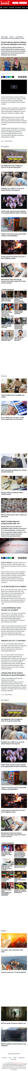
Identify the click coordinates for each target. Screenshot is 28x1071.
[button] (21, 77)
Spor (23, 7)
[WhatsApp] (11, 77)
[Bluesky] (6, 77)
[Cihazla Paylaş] (13, 77)
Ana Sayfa (5, 36)
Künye (10, 1057)
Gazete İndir (23, 2)
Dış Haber (18, 7)
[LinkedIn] (9, 77)
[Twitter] (4, 77)
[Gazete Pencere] (5, 2)
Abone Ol (15, 2)
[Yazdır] (19, 77)
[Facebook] (2, 77)
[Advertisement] (14, 357)
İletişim (15, 1057)
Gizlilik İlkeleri (21, 1057)
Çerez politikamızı (19, 1066)
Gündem (5, 7)
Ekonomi (11, 7)
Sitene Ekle (13, 1059)
